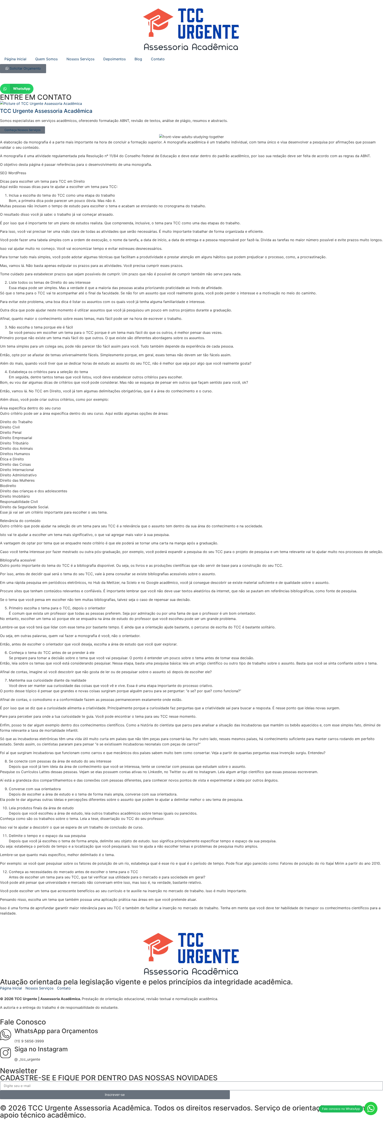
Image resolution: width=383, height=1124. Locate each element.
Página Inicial (15, 59)
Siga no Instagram (41, 1049)
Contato (158, 59)
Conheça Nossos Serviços (22, 130)
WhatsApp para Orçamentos (56, 1031)
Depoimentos (114, 59)
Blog (138, 59)
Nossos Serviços (80, 59)
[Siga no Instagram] (5, 1052)
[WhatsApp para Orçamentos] (5, 1034)
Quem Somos (46, 59)
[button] (16, 89)
